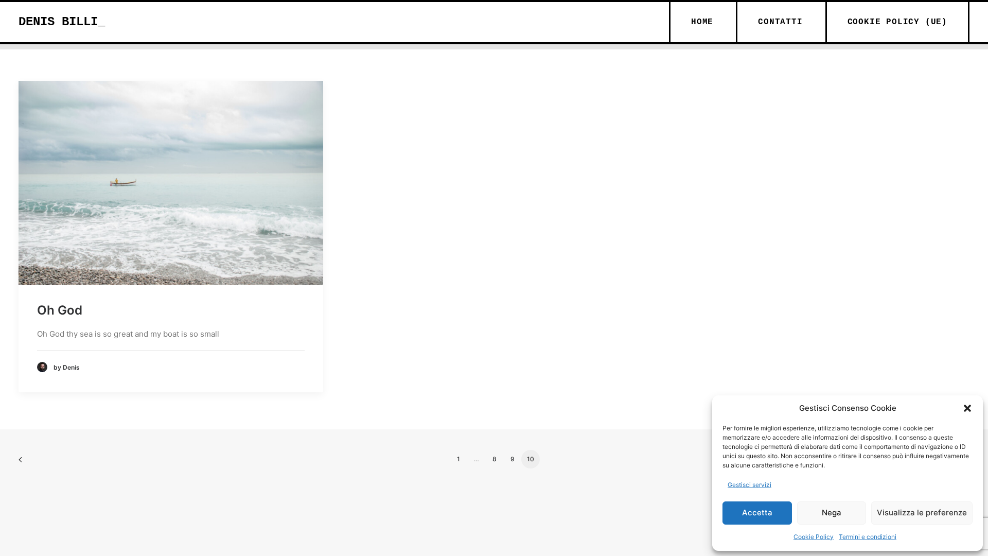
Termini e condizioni (867, 537)
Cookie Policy (813, 537)
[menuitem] (701, 22)
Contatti (780, 22)
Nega (831, 512)
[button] (967, 408)
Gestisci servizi (749, 485)
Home (702, 22)
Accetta (757, 512)
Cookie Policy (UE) (897, 22)
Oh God (59, 310)
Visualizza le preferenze (922, 512)
